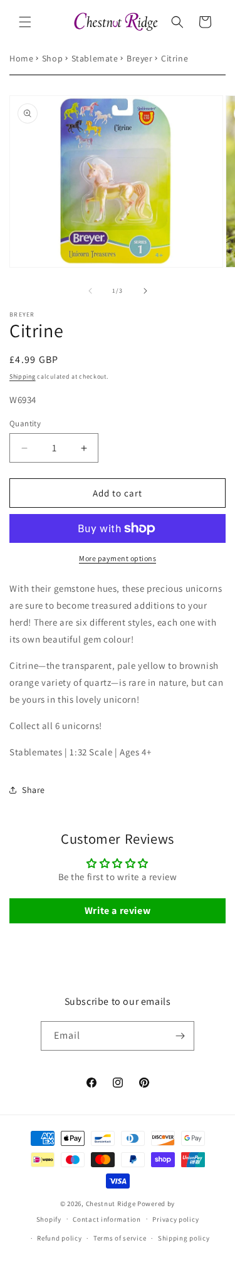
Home (21, 58)
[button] (25, 22)
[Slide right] (145, 291)
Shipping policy (184, 1238)
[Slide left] (90, 291)
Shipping (22, 376)
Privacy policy (175, 1219)
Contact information (106, 1219)
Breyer (140, 58)
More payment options (117, 558)
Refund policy (59, 1238)
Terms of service (119, 1238)
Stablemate (94, 58)
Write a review (117, 910)
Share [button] (33, 789)
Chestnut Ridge (111, 1203)
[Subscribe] (180, 1036)
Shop (52, 58)
